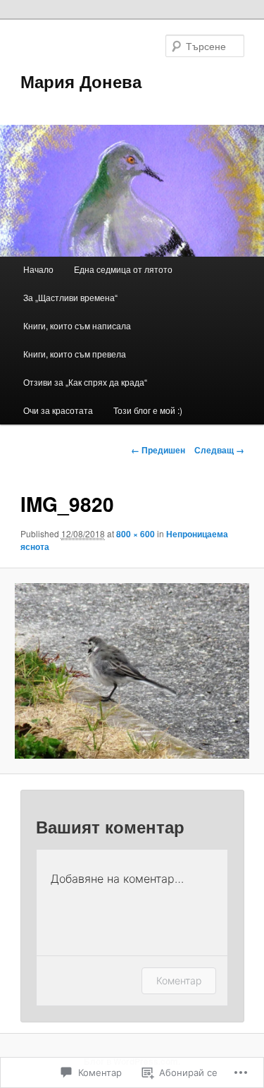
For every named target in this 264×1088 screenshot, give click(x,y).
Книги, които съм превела (74, 354)
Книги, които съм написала (77, 325)
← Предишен (158, 450)
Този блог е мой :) (147, 410)
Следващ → (219, 450)
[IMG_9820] (132, 671)
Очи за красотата (58, 410)
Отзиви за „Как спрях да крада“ (85, 382)
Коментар (178, 980)
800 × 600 (135, 533)
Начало (38, 269)
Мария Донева (81, 81)
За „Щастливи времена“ (70, 297)
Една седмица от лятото (123, 269)
